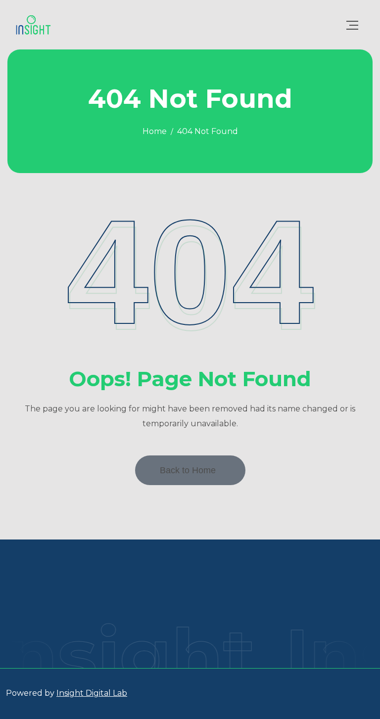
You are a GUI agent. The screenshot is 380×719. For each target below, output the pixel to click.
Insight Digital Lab (91, 693)
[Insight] (33, 25)
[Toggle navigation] (352, 25)
